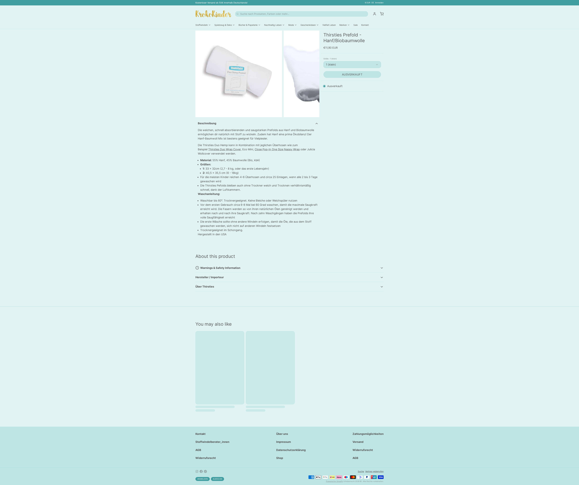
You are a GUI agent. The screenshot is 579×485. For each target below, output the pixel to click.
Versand (358, 441)
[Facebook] (201, 471)
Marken (343, 25)
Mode (291, 25)
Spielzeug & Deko (223, 25)
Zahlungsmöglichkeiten (368, 433)
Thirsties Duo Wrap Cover (224, 149)
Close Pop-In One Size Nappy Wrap (277, 149)
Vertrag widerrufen (374, 471)
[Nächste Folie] (314, 74)
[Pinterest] (205, 471)
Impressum (283, 441)
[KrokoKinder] (213, 14)
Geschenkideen (308, 25)
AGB (198, 450)
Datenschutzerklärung (291, 450)
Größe (330, 59)
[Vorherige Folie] (200, 74)
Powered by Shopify (334, 481)
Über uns (282, 433)
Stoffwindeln (201, 25)
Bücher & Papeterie (248, 25)
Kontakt (365, 25)
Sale (355, 25)
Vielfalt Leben (329, 25)
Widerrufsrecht (205, 458)
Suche (361, 471)
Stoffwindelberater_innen (212, 441)
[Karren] (381, 14)
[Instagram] (196, 471)
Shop (279, 458)
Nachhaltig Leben (273, 25)
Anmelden (379, 3)
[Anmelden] (373, 14)
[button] (352, 74)
